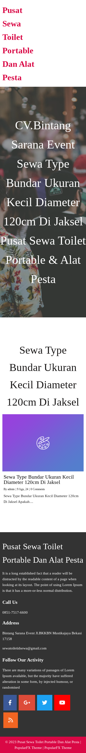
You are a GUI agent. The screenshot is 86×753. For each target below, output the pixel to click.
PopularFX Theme (28, 748)
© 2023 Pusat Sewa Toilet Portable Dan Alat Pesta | (43, 742)
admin (11, 489)
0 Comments (38, 489)
